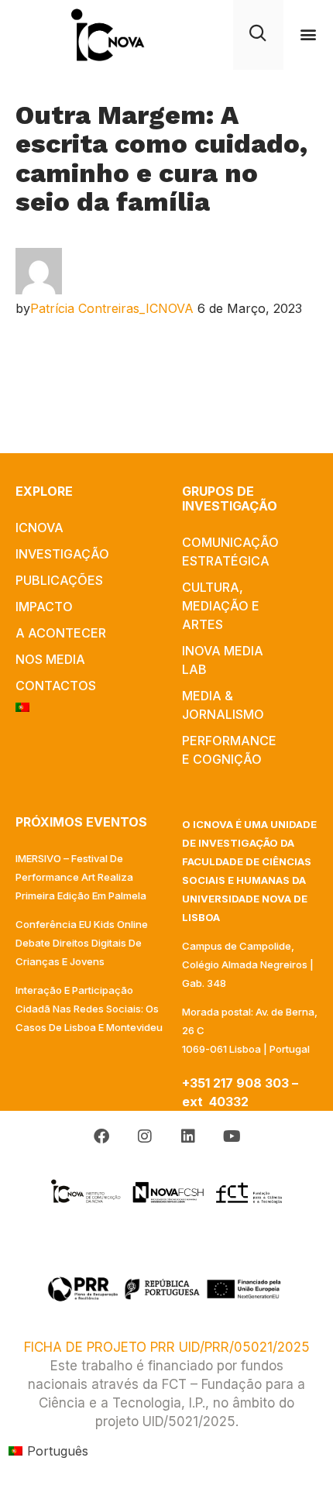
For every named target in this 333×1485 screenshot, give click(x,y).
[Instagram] (144, 1136)
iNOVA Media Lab (222, 660)
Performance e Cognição (229, 750)
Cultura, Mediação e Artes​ (220, 605)
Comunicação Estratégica (230, 552)
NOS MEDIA (50, 659)
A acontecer (60, 633)
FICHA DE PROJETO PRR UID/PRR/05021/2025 (167, 1347)
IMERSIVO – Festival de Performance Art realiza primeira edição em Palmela (80, 877)
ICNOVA (39, 527)
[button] (308, 34)
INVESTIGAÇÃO (62, 554)
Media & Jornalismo (223, 705)
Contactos (55, 685)
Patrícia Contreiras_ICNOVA (112, 308)
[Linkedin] (188, 1136)
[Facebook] (101, 1136)
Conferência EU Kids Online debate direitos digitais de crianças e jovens (81, 943)
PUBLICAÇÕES (59, 580)
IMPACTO (44, 606)
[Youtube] (231, 1136)
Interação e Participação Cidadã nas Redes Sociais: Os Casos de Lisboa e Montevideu (89, 1008)
